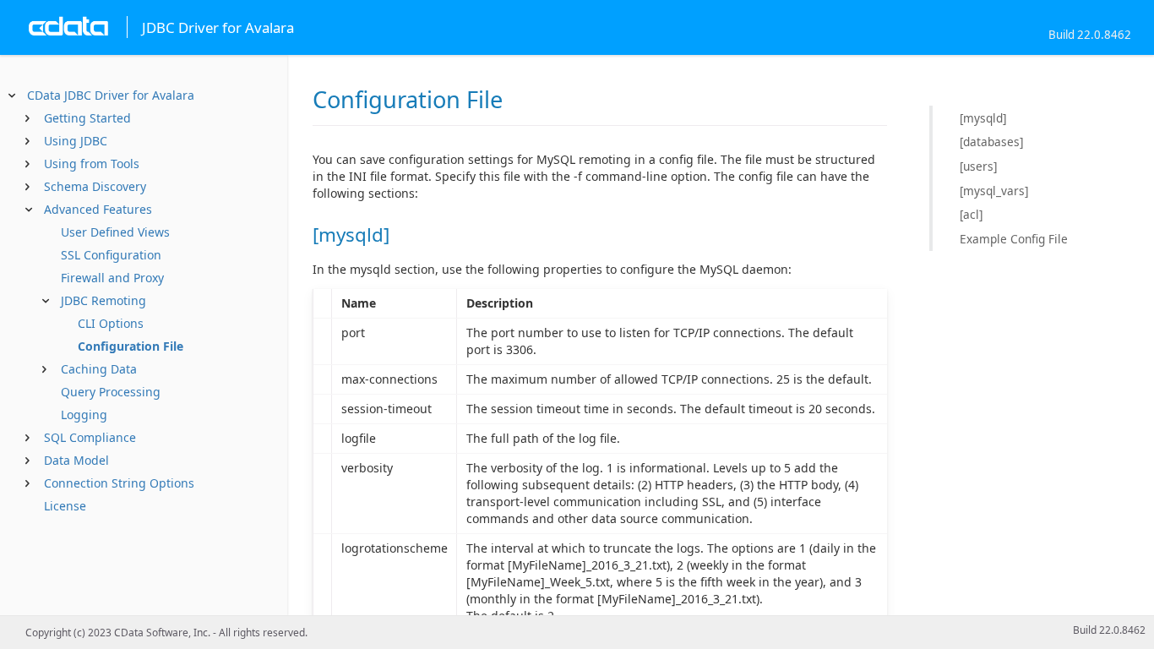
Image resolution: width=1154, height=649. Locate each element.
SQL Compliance (90, 437)
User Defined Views (115, 232)
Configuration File (130, 346)
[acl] (971, 214)
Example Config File (1014, 239)
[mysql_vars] (994, 191)
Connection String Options (119, 483)
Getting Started (87, 118)
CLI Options (111, 323)
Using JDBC (75, 141)
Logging (84, 414)
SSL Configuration (111, 255)
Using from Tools (91, 163)
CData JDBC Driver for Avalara (110, 95)
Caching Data (99, 369)
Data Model (76, 460)
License (65, 506)
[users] (978, 166)
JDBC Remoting (103, 300)
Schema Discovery (95, 186)
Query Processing (111, 392)
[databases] (991, 142)
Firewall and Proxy (112, 278)
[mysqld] (983, 118)
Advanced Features (98, 209)
